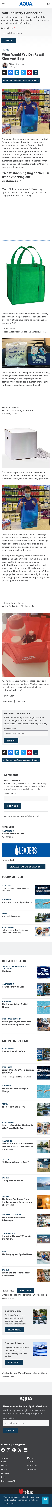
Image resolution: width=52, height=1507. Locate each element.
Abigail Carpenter (16, 64)
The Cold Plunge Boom (12, 916)
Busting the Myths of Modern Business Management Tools (16, 1023)
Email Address (8, 28)
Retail (5, 49)
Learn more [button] (9, 1503)
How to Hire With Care (13, 833)
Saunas (5, 1178)
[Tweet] (23, 72)
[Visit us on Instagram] (8, 1450)
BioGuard (6, 971)
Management (8, 831)
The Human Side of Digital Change (17, 902)
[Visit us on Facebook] (3, 1450)
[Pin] (29, 72)
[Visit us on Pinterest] (14, 1450)
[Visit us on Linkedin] (25, 1450)
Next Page (25, 1290)
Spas (4, 1251)
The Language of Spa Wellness (17, 1254)
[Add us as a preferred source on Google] (35, 72)
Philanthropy (8, 1233)
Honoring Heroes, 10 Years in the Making (16, 1237)
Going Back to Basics (12, 1180)
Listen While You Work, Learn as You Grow (15, 889)
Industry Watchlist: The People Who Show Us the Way (15, 931)
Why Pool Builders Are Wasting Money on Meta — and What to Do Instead (17, 1146)
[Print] (4, 72)
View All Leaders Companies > (26, 867)
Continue (12, 806)
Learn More (14, 1330)
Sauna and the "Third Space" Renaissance (16, 1274)
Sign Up (8, 40)
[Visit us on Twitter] (20, 1450)
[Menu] (3, 3)
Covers (5, 1159)
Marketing (7, 1141)
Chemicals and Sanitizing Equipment (14, 967)
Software (6, 899)
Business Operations (11, 1214)
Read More (14, 1362)
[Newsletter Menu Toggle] (48, 3)
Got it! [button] (45, 1500)
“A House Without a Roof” (15, 1162)
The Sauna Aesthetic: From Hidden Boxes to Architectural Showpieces (17, 1202)
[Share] (10, 72)
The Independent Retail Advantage (13, 1219)
